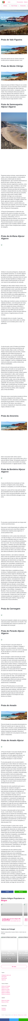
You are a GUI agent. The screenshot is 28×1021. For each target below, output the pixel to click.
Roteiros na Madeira (6, 992)
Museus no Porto (5, 1002)
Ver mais (14, 966)
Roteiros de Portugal (6, 986)
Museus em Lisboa (5, 1000)
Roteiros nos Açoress (6, 994)
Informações (4, 976)
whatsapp (23, 1019)
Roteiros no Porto (5, 987)
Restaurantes (23, 5)
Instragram (4, 1009)
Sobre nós (4, 979)
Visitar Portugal (14, 5)
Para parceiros (20, 2)
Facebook (4, 1008)
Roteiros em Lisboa (5, 989)
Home (9, 2)
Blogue (4, 900)
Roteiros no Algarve (6, 990)
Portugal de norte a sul (6, 975)
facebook (4, 1019)
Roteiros (25, 2)
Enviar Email (4, 978)
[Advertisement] (14, 163)
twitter (14, 1019)
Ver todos (9, 949)
